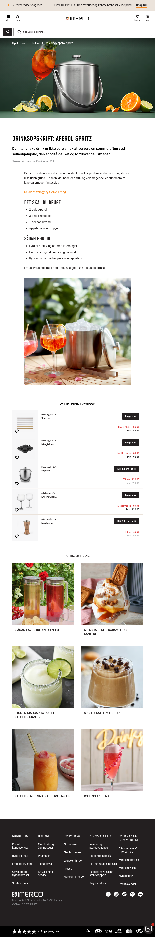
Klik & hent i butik (126, 468)
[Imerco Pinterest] (132, 894)
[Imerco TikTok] (124, 894)
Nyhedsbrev (126, 876)
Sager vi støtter (98, 883)
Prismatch (44, 856)
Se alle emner (20, 883)
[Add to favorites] (17, 431)
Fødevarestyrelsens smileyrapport (101, 873)
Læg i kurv (130, 416)
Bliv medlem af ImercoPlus (128, 850)
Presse (68, 868)
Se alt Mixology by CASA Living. (45, 192)
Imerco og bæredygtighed (98, 846)
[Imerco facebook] (108, 894)
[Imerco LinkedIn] (140, 894)
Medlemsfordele (129, 860)
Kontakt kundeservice (20, 846)
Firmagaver (71, 844)
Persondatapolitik (100, 856)
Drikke (35, 43)
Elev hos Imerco (73, 852)
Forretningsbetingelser (103, 864)
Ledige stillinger (73, 860)
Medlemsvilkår (128, 868)
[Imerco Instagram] (116, 894)
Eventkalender (127, 884)
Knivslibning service (45, 873)
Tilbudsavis (45, 864)
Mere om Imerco (74, 877)
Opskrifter (18, 43)
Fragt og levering (22, 864)
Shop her (141, 5)
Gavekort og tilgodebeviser (20, 873)
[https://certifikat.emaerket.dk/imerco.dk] (139, 931)
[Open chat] (7, 32)
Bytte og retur (20, 856)
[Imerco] (77, 18)
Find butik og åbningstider (46, 846)
